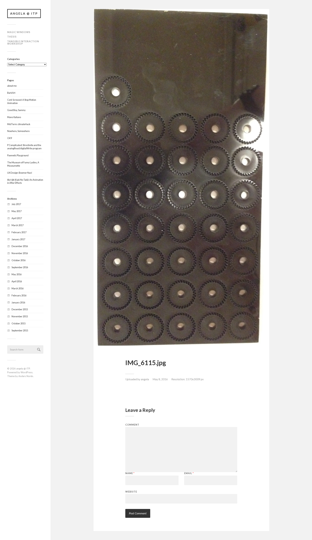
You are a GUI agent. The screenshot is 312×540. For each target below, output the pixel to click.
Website (131, 491)
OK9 (9, 138)
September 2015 (20, 330)
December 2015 (20, 309)
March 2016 (17, 288)
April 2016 (17, 281)
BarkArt (11, 92)
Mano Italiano (14, 117)
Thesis (12, 36)
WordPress (26, 372)
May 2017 (16, 211)
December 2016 (20, 246)
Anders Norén (25, 376)
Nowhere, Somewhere (18, 131)
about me (12, 85)
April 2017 (17, 218)
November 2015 (20, 316)
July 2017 (16, 204)
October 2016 (18, 260)
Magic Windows (18, 32)
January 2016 (18, 302)
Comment (132, 425)
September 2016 (20, 267)
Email (189, 473)
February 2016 (19, 295)
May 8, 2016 (160, 379)
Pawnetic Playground (18, 155)
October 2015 (18, 323)
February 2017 (19, 232)
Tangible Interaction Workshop (23, 42)
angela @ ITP (24, 13)
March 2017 (17, 225)
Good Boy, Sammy (16, 110)
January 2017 (18, 239)
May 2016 (16, 274)
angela (145, 379)
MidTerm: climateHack (18, 124)
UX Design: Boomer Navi (19, 172)
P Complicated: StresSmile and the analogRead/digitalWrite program (24, 147)
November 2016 (20, 253)
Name (130, 473)
